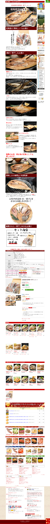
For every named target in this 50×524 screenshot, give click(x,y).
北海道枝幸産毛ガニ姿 (9, 469)
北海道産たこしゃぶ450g (22, 471)
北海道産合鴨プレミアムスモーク (36, 472)
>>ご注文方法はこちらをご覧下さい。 (12, 502)
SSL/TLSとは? (41, 95)
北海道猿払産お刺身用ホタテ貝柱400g (24, 468)
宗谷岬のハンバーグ (34, 470)
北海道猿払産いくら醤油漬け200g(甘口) (24, 467)
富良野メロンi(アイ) (21, 483)
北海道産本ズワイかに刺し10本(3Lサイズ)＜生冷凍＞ (15, 445)
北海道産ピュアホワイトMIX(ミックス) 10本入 (15, 434)
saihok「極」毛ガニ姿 (9, 467)
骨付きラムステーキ (34, 468)
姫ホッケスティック (8, 483)
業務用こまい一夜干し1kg (32, 371)
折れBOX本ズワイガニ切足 (9, 473)
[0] (48, 2)
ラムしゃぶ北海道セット (9, 479)
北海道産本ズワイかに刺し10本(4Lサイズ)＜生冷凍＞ (40, 445)
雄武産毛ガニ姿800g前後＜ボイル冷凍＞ (9, 444)
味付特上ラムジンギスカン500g (36, 469)
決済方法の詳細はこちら (33, 267)
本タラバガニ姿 (8, 472)
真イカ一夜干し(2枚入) (24, 371)
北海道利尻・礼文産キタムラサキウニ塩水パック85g (34, 435)
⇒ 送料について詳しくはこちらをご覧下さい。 (32, 497)
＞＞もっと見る (16, 474)
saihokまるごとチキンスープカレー (36, 471)
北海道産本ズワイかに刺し (9, 470)
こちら (40, 272)
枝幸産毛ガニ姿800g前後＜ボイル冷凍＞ (34, 444)
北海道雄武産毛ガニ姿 (9, 468)
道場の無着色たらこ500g (22, 473)
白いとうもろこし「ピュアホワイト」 (23, 481)
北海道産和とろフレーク (35, 473)
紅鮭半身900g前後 (21, 469)
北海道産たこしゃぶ (8, 480)
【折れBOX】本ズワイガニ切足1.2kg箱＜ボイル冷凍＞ (28, 445)
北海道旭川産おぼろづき (22, 479)
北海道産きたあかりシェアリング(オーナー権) (34, 463)
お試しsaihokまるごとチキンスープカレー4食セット (40, 435)
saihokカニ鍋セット (8, 478)
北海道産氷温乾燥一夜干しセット (10, 481)
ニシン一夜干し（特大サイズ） (10, 482)
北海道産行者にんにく (22, 480)
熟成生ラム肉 (33, 467)
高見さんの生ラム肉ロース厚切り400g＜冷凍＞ (21, 434)
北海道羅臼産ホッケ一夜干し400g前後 (40, 454)
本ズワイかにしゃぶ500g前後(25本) (10, 477)
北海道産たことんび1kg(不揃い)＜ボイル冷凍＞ (28, 435)
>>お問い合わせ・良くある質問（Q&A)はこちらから (33, 518)
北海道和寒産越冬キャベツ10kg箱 (23, 477)
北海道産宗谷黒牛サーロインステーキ (20, 463)
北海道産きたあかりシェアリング (23, 478)
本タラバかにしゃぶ (8, 471)
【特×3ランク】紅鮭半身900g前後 (20, 454)
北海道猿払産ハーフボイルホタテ (23, 470)
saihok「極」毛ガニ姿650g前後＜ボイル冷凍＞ (21, 444)
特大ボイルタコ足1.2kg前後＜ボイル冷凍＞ (9, 434)
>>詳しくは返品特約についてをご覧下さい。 (13, 497)
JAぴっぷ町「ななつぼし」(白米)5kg (23, 482)
